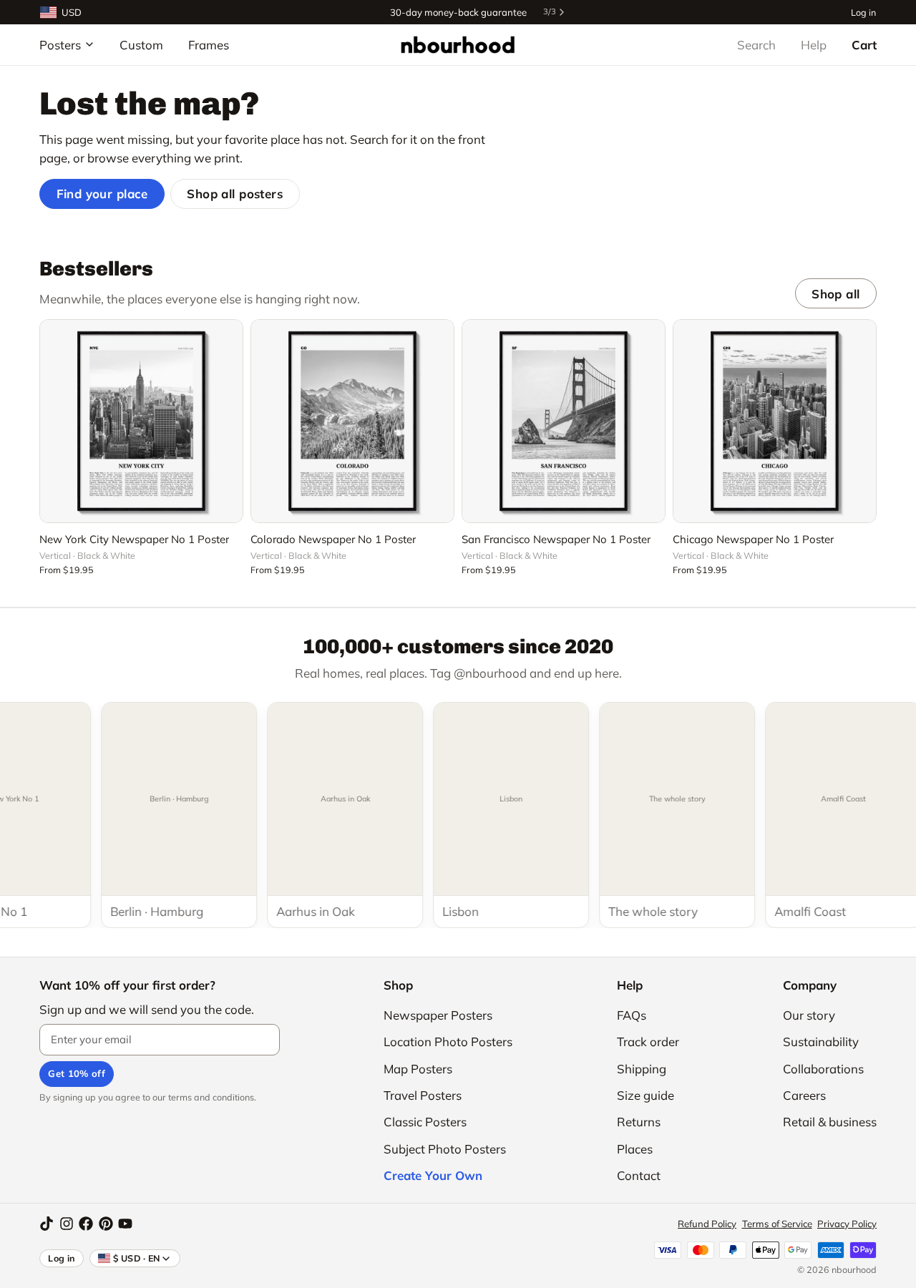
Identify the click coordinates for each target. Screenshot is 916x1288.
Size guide (645, 1095)
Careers (804, 1095)
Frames (208, 44)
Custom (141, 44)
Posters (60, 44)
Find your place (102, 193)
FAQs (631, 1015)
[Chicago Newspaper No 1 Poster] (775, 421)
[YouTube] (125, 1223)
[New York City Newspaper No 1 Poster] (141, 421)
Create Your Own (433, 1175)
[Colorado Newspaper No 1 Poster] (352, 421)
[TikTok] (46, 1223)
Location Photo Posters (448, 1041)
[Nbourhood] (458, 44)
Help (814, 44)
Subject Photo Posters (445, 1148)
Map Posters (418, 1068)
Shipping (641, 1068)
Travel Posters (423, 1095)
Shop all (835, 293)
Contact (639, 1175)
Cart (864, 44)
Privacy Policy (847, 1223)
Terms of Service (777, 1223)
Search (756, 44)
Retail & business (830, 1121)
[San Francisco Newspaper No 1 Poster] (564, 421)
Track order (648, 1041)
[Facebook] (86, 1223)
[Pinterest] (106, 1223)
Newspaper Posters (438, 1015)
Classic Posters (425, 1121)
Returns (639, 1121)
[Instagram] (66, 1223)
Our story (809, 1015)
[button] (141, 504)
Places (635, 1148)
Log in (863, 11)
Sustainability (821, 1041)
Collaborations (823, 1068)
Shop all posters (235, 193)
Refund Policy (707, 1223)
